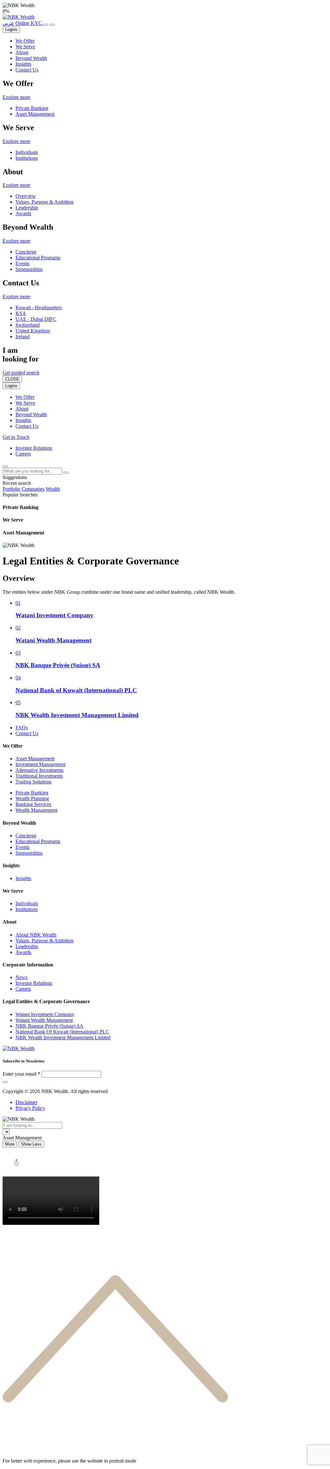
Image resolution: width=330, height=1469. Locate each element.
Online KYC (29, 23)
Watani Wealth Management (44, 1020)
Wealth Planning (32, 798)
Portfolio (11, 489)
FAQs (21, 727)
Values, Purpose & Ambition (44, 202)
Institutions (26, 158)
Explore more (16, 97)
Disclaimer (26, 1102)
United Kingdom (32, 330)
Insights (23, 64)
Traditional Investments (39, 776)
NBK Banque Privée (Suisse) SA (49, 1026)
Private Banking (31, 108)
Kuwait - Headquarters (38, 307)
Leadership (26, 207)
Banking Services (33, 804)
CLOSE (12, 379)
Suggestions (15, 477)
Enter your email (19, 1074)
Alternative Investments (39, 770)
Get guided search (21, 372)
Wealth (53, 489)
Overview (25, 196)
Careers (23, 453)
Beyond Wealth (31, 58)
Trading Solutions (33, 781)
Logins (11, 29)
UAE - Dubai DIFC (35, 319)
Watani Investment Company (44, 1014)
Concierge (25, 251)
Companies (33, 489)
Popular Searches (20, 494)
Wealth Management (36, 810)
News (21, 977)
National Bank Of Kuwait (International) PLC (62, 1031)
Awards (23, 213)
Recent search (17, 483)
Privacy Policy (30, 1108)
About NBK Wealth (35, 934)
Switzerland (27, 325)
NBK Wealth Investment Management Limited (63, 1037)
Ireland (22, 336)
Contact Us (26, 69)
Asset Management (34, 114)
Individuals (26, 152)
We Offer (24, 40)
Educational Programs (37, 257)
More (10, 1144)
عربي (8, 23)
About (21, 52)
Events (22, 263)
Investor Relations (33, 448)
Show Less (31, 1144)
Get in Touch (16, 437)
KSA (20, 313)
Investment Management (40, 764)
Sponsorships (29, 269)
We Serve (25, 46)
